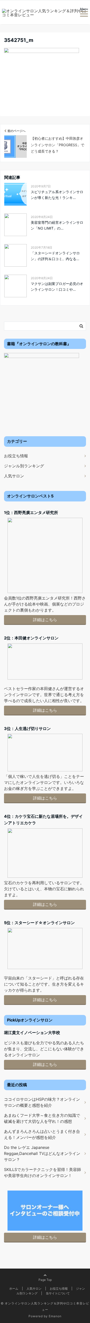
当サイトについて (58, 1293)
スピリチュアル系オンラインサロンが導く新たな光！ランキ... (57, 194)
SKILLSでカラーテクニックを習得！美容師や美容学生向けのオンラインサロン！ (42, 1172)
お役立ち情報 (16, 455)
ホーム (13, 1288)
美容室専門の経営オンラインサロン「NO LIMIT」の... (57, 225)
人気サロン (14, 475)
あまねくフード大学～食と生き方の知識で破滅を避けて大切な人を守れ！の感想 (42, 1118)
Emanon (55, 1316)
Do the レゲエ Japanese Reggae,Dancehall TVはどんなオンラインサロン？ (42, 1153)
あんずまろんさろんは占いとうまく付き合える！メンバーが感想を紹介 (42, 1134)
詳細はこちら (45, 619)
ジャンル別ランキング (24, 465)
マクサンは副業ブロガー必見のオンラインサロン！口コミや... (57, 286)
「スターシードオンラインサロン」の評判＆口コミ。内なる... (55, 256)
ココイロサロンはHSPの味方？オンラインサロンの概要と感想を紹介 (42, 1102)
